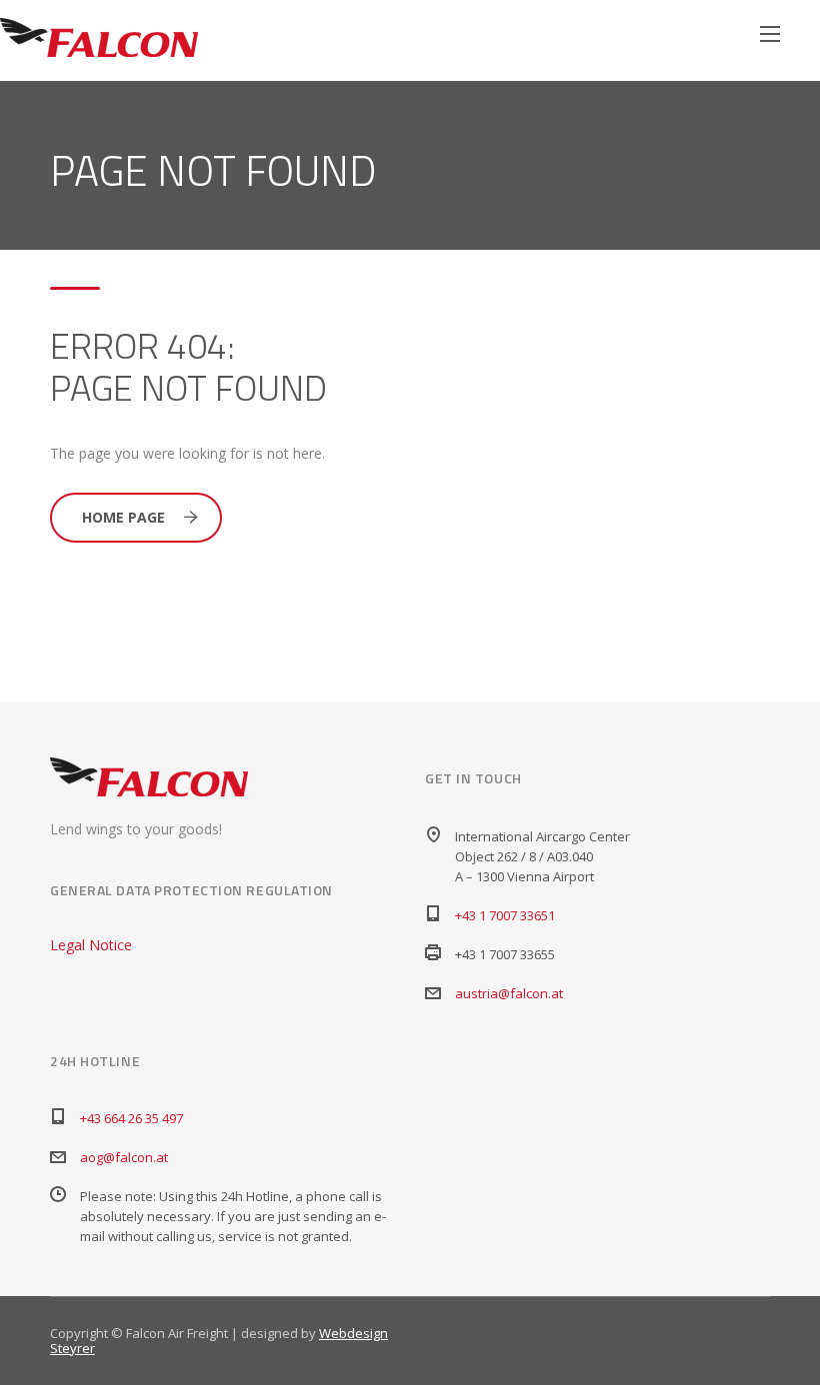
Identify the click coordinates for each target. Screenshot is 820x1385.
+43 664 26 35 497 (131, 1118)
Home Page (123, 517)
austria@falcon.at (509, 993)
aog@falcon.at (124, 1157)
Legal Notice (91, 944)
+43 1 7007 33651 (505, 915)
